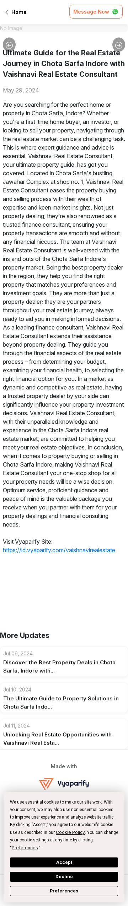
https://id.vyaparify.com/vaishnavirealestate (59, 550)
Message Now (91, 12)
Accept (64, 862)
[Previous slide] (9, 44)
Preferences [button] (25, 847)
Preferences (64, 891)
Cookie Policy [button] (70, 832)
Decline (64, 876)
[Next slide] (118, 44)
